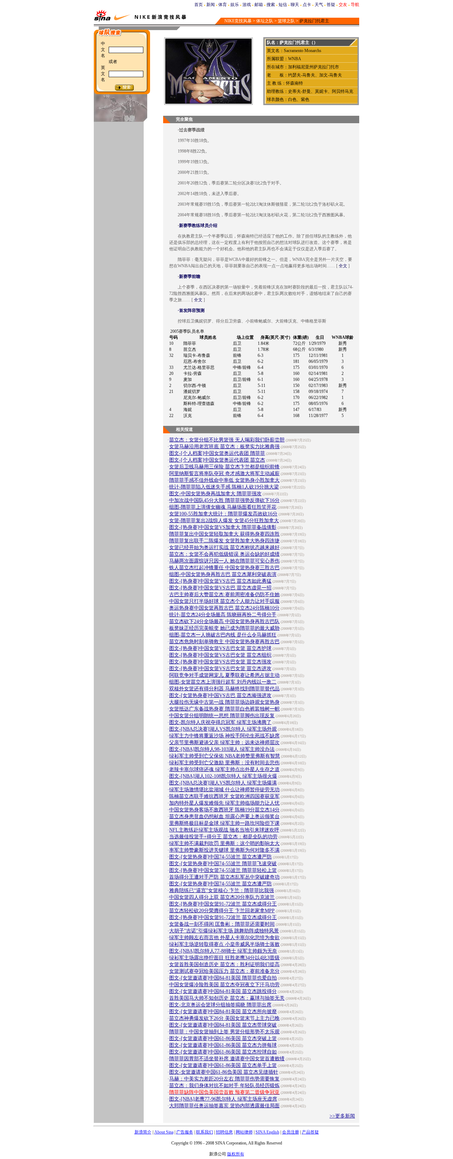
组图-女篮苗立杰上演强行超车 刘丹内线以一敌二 (222, 682)
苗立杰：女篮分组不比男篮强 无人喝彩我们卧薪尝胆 (227, 440)
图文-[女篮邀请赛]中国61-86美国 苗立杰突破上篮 (223, 1038)
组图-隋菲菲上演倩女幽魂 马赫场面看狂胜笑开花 (222, 507)
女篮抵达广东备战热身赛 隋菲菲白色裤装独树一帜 (224, 709)
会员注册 (290, 1132)
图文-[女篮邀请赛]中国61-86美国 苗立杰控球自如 (223, 1052)
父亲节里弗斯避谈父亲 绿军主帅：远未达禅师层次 (224, 742)
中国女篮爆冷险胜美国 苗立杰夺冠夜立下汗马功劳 (224, 984)
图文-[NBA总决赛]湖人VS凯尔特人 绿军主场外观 (223, 729)
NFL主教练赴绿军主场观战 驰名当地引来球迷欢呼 (224, 830)
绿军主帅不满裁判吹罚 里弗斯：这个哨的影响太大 (224, 843)
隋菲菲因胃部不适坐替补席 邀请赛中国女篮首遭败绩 (227, 1058)
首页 (198, 4)
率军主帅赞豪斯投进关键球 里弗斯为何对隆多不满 (224, 850)
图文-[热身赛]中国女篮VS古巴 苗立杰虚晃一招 (220, 587)
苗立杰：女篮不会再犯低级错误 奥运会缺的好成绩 (224, 554)
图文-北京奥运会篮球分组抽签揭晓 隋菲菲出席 (220, 1004)
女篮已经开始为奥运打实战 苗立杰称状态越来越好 (224, 547)
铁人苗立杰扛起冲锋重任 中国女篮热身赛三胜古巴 (224, 567)
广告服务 (184, 1132)
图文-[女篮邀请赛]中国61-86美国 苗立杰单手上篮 (223, 1065)
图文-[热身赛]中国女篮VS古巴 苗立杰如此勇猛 (220, 581)
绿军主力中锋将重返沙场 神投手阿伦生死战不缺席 (224, 735)
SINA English (267, 1132)
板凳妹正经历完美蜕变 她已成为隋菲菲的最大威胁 (224, 628)
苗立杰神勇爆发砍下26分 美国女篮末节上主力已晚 (224, 1018)
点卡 (307, 4)
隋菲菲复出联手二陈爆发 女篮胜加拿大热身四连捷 (224, 540)
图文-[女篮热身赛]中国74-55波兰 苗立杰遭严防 (220, 857)
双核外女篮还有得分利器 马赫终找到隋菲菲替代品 (224, 688)
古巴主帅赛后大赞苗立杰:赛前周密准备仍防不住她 (224, 594)
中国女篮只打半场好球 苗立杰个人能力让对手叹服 (224, 601)
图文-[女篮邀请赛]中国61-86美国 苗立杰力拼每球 (223, 1045)
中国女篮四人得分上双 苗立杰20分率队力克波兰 (222, 897)
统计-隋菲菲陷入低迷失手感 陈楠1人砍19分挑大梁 (224, 487)
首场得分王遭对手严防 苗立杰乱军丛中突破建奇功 (224, 877)
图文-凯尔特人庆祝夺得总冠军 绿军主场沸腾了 (220, 722)
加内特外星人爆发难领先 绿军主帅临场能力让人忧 (224, 803)
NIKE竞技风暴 (238, 20)
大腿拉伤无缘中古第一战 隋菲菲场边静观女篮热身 (224, 702)
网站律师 (244, 1132)
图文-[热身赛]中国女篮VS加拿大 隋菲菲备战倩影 (222, 527)
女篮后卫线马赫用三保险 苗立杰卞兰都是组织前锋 (224, 466)
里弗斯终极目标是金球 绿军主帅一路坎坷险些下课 (224, 823)
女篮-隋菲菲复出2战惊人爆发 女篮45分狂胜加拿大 (224, 520)
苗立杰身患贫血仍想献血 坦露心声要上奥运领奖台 (224, 816)
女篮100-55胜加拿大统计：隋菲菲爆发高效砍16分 (223, 513)
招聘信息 (224, 1132)
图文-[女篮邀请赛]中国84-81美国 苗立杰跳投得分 (223, 991)
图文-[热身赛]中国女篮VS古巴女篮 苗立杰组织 (220, 655)
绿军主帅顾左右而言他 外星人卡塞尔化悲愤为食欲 (224, 937)
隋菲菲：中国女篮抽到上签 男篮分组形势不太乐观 (224, 1031)
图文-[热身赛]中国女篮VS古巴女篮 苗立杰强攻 (220, 661)
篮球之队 (286, 20)
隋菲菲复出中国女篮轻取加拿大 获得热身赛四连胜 (224, 534)
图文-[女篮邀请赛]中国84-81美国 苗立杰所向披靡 (223, 1011)
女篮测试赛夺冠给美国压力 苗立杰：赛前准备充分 (224, 971)
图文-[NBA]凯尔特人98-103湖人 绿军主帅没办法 (222, 749)
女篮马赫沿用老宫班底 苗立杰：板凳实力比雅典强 (224, 446)
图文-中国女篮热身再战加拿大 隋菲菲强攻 (215, 493)
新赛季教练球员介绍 (198, 225)
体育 (222, 4)
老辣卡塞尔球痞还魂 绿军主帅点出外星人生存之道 (224, 769)
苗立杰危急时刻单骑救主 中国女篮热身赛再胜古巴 (224, 641)
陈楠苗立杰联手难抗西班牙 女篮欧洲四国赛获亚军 (224, 796)
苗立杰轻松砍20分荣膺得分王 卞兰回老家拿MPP (222, 910)
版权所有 (235, 1154)
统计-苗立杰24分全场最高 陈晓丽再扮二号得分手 (222, 614)
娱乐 (234, 4)
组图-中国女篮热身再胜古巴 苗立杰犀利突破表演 (222, 574)
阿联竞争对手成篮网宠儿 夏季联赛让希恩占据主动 (224, 675)
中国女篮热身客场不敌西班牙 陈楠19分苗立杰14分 (224, 809)
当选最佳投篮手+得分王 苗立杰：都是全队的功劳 (223, 836)
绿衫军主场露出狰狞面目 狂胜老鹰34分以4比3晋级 (224, 957)
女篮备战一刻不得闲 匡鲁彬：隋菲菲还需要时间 (222, 924)
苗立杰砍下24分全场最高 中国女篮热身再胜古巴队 (224, 621)
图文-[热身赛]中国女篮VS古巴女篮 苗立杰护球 (220, 648)
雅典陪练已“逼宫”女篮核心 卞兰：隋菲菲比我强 (221, 890)
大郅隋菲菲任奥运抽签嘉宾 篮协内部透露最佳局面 (224, 1105)
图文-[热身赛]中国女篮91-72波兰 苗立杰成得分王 (223, 904)
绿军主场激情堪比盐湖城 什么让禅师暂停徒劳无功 (224, 789)
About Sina (163, 1132)
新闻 (210, 4)
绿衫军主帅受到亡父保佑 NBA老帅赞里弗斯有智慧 (224, 756)
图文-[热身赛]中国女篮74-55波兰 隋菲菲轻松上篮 (223, 870)
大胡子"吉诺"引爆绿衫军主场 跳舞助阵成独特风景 (224, 931)
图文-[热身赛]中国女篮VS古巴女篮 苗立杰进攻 (220, 668)
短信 (283, 4)
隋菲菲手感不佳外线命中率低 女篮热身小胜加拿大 (224, 480)
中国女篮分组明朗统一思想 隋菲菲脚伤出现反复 (222, 715)
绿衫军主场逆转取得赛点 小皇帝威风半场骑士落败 (224, 944)
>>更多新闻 (342, 1116)
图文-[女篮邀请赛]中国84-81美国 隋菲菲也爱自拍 (223, 978)
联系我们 (204, 1132)
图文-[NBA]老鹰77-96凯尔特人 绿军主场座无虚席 (223, 1099)
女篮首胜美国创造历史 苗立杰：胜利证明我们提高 (224, 964)
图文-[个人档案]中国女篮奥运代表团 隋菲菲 (217, 453)
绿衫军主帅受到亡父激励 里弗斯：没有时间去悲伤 (224, 762)
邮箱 (258, 4)
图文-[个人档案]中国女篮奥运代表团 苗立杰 (217, 460)
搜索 (270, 4)
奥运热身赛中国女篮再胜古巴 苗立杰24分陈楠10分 (224, 608)
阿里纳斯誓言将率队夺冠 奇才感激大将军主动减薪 (224, 473)
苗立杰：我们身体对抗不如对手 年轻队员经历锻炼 (224, 1085)
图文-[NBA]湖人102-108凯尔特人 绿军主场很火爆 (223, 776)
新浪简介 (142, 1132)
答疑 (331, 4)
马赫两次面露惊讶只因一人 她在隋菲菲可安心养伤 (224, 561)
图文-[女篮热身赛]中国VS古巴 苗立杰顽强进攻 (220, 695)
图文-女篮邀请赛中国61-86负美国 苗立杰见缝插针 (223, 1072)
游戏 (246, 4)
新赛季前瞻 (189, 276)
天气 (319, 4)
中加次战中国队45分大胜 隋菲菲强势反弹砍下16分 (224, 500)
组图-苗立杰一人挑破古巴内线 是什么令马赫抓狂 (222, 635)
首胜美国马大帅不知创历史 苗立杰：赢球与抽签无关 (227, 998)
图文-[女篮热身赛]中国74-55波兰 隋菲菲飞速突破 (223, 863)
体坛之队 (264, 20)
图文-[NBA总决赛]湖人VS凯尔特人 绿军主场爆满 (223, 783)
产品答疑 (310, 1132)
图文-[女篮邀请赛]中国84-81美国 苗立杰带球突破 (223, 1025)
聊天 (295, 4)
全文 (343, 265)
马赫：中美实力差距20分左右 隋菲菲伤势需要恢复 (224, 1078)
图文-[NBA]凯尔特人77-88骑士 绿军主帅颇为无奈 (223, 951)
